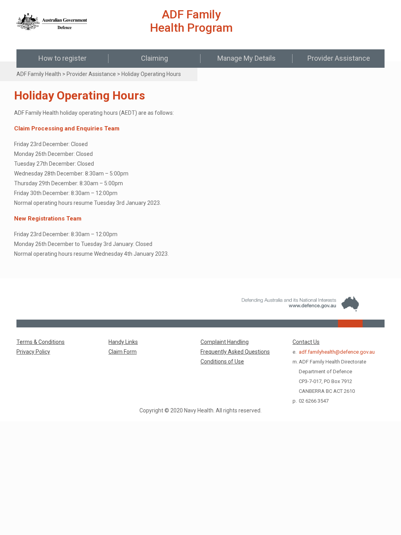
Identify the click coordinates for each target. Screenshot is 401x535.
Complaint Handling (224, 342)
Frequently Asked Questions (235, 352)
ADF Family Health (38, 74)
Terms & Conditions (40, 342)
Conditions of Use (222, 361)
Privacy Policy (33, 352)
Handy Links (123, 342)
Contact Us (306, 342)
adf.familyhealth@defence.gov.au (337, 352)
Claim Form (122, 352)
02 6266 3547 (314, 401)
